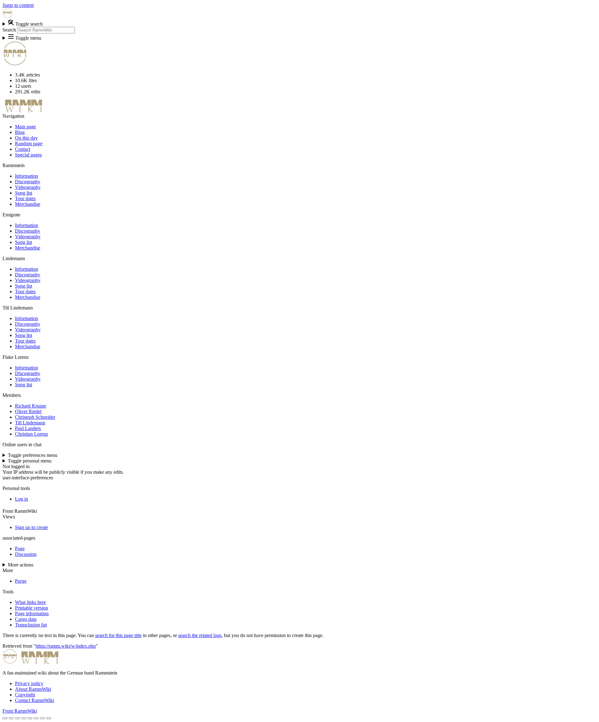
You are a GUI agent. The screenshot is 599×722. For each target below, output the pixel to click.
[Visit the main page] (7, 16)
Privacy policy (29, 683)
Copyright (25, 694)
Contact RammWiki (34, 700)
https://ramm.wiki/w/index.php (66, 646)
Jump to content (18, 5)
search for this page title (118, 635)
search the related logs (200, 635)
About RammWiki (33, 689)
